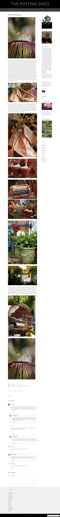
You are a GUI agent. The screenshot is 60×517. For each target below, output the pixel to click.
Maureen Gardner (14, 415)
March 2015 (43, 147)
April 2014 (43, 156)
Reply (13, 412)
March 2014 (10, 506)
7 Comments (21, 390)
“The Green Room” (10, 65)
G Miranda (12, 463)
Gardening (12, 390)
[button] (43, 122)
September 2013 (44, 161)
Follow (43, 91)
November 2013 (44, 159)
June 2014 (43, 153)
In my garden (10, 10)
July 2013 (43, 162)
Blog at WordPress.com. (30, 515)
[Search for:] (47, 141)
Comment (33, 482)
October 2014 (43, 148)
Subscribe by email (46, 82)
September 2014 (44, 150)
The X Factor (10, 396)
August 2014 (43, 151)
